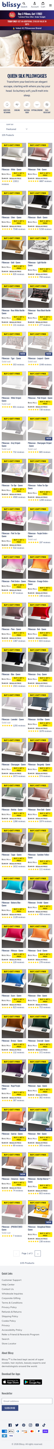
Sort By (9, 124)
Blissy (21, 1444)
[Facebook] (10, 1425)
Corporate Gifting (11, 1298)
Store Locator (9, 1343)
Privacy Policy (9, 1307)
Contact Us (8, 1289)
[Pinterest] (23, 1425)
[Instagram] (30, 1425)
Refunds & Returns (12, 1311)
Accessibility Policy (12, 1329)
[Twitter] (17, 1425)
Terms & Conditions (12, 1302)
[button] (24, 5)
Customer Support (11, 1280)
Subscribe (10, 1408)
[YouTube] (37, 1425)
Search (5, 1339)
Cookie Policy (9, 1320)
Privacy (6, 1325)
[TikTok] (44, 1425)
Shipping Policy (10, 1316)
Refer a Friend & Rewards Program (20, 1334)
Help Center (8, 1284)
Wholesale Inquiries (12, 1293)
